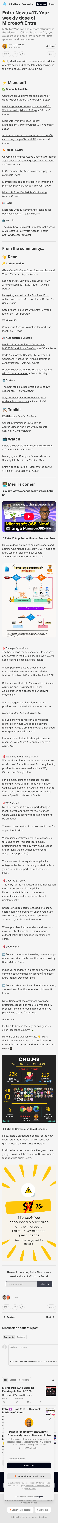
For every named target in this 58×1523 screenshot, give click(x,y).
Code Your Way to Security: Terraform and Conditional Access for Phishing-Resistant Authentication (26, 359)
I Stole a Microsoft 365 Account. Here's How (27, 445)
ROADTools (8, 416)
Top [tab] (5, 1380)
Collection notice (29, 1502)
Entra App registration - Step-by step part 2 (27, 466)
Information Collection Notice (37, 1485)
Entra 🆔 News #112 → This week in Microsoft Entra (21, 1411)
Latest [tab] (13, 1380)
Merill (13, 61)
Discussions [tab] (24, 1380)
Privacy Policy (30, 1488)
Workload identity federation (23, 989)
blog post (27, 1143)
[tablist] (14, 1337)
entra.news (11, 65)
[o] (50, 1391)
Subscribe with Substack (31, 1476)
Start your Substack (21, 1509)
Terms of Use (44, 1483)
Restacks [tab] (21, 1337)
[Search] (53, 1380)
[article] (29, 1395)
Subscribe (41, 4)
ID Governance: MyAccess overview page (25, 171)
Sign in (52, 4)
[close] (50, 1419)
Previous (11, 1317)
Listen (52, 46)
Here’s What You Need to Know (17, 1395)
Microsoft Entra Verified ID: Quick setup (24, 192)
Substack (15, 1517)
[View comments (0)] (15, 54)
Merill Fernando (16, 45)
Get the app (43, 1509)
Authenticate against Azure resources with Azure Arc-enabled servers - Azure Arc (27, 742)
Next (48, 1317)
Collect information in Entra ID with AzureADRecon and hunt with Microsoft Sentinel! (24, 426)
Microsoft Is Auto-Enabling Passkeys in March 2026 (18, 1389)
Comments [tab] (9, 1337)
